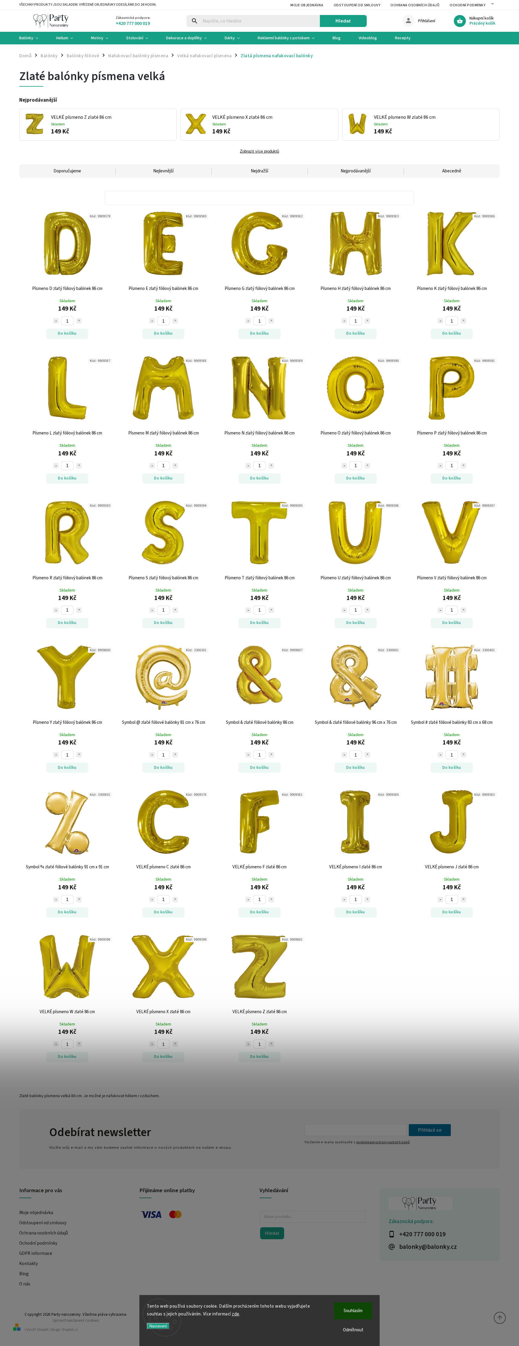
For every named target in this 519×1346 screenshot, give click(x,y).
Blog (24, 1273)
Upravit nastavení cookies (76, 1320)
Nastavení (158, 1326)
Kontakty (28, 1263)
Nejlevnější (163, 171)
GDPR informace (35, 1253)
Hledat (343, 20)
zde (235, 1314)
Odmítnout (353, 1330)
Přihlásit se (430, 1130)
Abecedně (451, 171)
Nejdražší (259, 171)
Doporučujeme (67, 171)
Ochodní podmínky (467, 5)
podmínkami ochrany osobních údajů (383, 1142)
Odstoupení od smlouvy (357, 5)
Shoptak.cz (70, 1329)
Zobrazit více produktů (259, 151)
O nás (24, 1284)
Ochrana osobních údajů (414, 5)
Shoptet (42, 1329)
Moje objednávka (306, 5)
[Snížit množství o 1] (56, 321)
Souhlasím (353, 1311)
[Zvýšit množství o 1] (79, 321)
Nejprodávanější (356, 171)
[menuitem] (33, 38)
